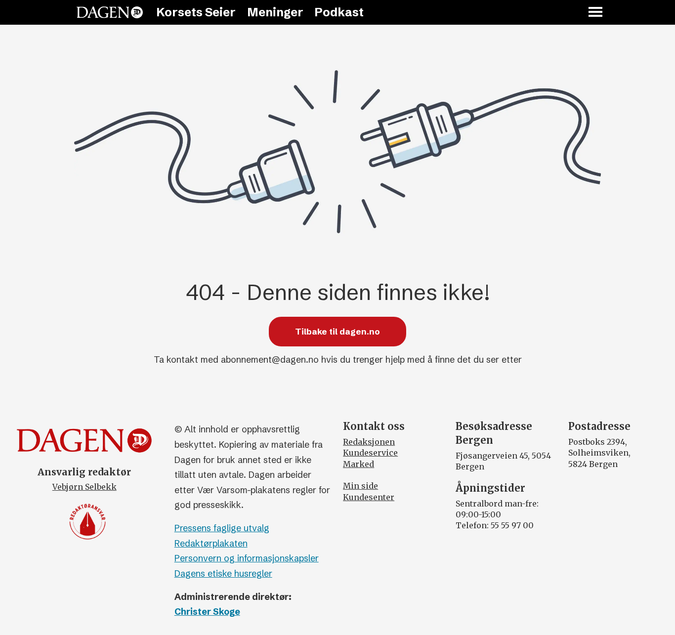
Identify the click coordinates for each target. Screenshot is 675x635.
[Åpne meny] (596, 12)
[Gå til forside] (110, 12)
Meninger (275, 12)
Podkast (339, 12)
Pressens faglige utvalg (221, 528)
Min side (360, 486)
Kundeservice (370, 453)
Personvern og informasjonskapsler (246, 558)
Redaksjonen (369, 442)
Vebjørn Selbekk (84, 487)
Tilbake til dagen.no (337, 331)
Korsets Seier (196, 12)
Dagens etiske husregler (223, 573)
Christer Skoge (207, 611)
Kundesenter (368, 497)
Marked (358, 464)
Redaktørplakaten (211, 543)
